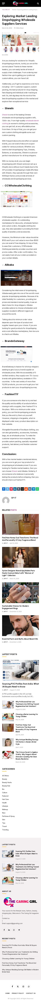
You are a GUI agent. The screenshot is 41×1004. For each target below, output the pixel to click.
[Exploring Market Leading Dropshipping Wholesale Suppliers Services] (20, 44)
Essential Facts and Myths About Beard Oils (20, 639)
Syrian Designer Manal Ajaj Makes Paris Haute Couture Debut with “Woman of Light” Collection (18, 573)
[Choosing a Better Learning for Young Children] (8, 717)
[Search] (38, 3)
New (3, 813)
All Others (5, 776)
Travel (4, 826)
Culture (4, 792)
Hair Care (5, 799)
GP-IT (13, 498)
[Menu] (3, 3)
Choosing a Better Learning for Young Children (18, 958)
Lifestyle (5, 806)
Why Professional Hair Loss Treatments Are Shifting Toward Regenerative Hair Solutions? (27, 704)
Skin (3, 819)
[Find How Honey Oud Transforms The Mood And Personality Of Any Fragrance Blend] (20, 524)
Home (14, 9)
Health (4, 803)
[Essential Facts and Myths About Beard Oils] (20, 625)
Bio (3, 789)
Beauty (4, 779)
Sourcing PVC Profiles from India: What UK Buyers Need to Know (26, 853)
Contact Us (31, 993)
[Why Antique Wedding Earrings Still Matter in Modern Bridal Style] (8, 742)
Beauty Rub (6, 786)
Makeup (5, 809)
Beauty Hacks (7, 782)
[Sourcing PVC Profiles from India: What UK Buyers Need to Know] (20, 670)
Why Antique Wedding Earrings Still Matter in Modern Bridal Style (27, 742)
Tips (3, 823)
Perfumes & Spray (8, 816)
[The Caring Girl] (20, 3)
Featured (5, 796)
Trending (5, 830)
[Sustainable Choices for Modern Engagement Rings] (20, 592)
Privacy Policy (18, 993)
